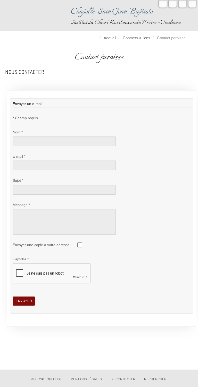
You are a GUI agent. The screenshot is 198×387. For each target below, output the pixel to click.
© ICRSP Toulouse (46, 379)
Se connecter (123, 379)
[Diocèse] (192, 4)
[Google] (182, 4)
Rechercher (155, 379)
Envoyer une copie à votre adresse (41, 245)
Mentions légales (86, 379)
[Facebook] (173, 4)
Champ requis (25, 118)
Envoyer (24, 301)
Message (21, 205)
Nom (18, 132)
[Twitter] (163, 4)
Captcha (21, 259)
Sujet (18, 181)
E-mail (19, 156)
